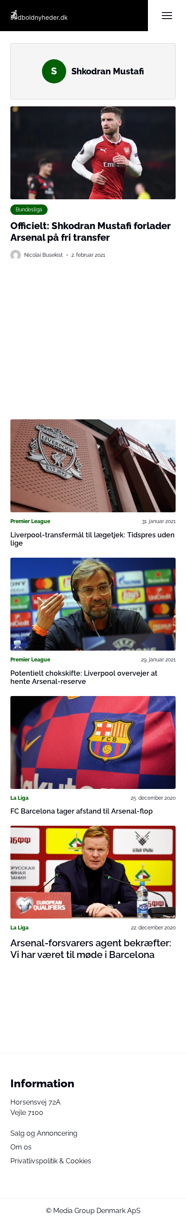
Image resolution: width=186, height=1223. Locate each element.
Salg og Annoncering (43, 1133)
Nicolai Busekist (43, 255)
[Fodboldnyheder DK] (79, 16)
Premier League (30, 521)
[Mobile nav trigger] (167, 15)
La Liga (19, 798)
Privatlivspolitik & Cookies (50, 1161)
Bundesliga (29, 209)
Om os (21, 1147)
